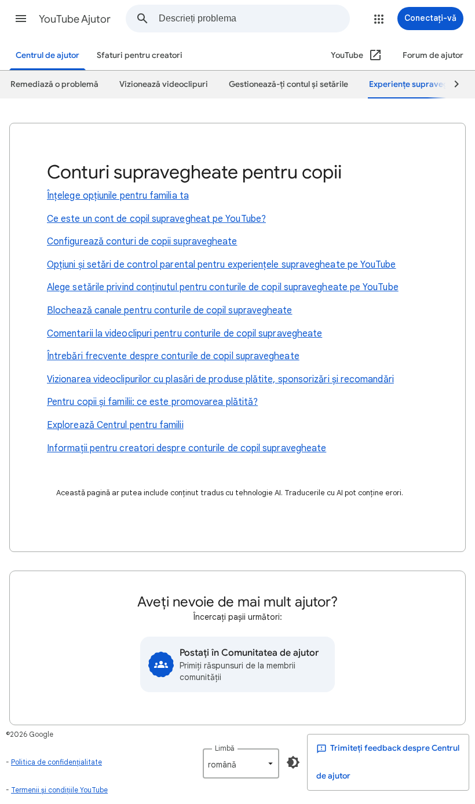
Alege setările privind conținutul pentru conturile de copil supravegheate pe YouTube (223, 287)
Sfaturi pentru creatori (139, 55)
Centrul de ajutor (47, 55)
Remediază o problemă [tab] (54, 84)
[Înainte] (451, 84)
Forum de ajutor (433, 55)
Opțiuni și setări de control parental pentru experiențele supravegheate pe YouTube (221, 265)
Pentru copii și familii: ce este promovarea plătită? (152, 402)
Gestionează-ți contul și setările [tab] (288, 84)
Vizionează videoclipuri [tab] (163, 84)
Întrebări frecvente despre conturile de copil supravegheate (173, 356)
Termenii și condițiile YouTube (59, 789)
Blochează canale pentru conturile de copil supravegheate (169, 310)
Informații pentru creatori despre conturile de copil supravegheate (186, 448)
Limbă (225, 748)
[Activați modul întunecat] (293, 762)
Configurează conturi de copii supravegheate (142, 241)
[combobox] (254, 18)
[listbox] (241, 763)
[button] (21, 18)
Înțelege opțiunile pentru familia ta (118, 196)
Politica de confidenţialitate (56, 762)
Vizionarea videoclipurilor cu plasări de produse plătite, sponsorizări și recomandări (220, 379)
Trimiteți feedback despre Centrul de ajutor (387, 762)
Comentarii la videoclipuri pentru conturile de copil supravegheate (184, 333)
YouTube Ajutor (75, 19)
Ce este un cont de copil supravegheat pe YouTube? (156, 219)
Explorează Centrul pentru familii (115, 425)
